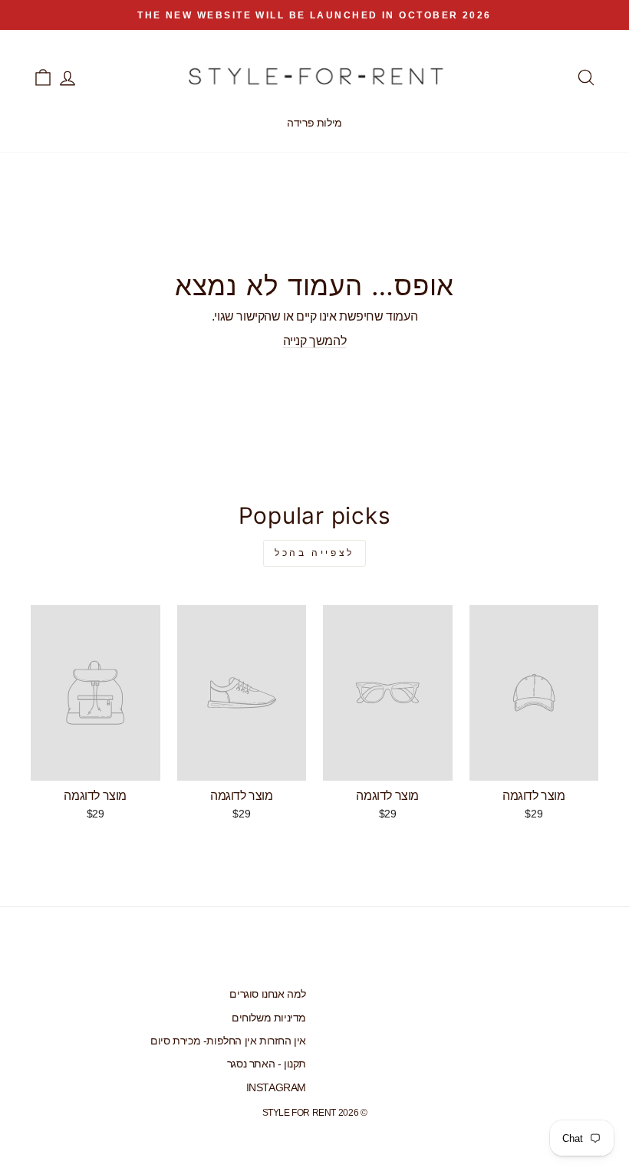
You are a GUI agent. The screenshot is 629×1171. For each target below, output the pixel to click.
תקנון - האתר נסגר (266, 1064)
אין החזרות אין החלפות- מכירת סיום (228, 1041)
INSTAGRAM (276, 1088)
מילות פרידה (314, 123)
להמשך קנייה (315, 340)
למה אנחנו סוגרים (267, 994)
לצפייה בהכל (314, 553)
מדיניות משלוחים (269, 1018)
